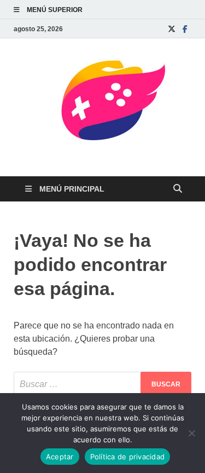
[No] (191, 433)
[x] (171, 28)
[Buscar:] (102, 384)
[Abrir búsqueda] (177, 189)
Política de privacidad (127, 456)
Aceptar (60, 456)
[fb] (184, 28)
